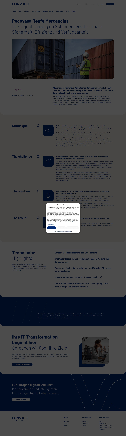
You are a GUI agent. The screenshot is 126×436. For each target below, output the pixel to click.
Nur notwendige (61, 227)
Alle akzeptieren (51, 227)
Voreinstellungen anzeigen (72, 227)
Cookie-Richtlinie (57, 231)
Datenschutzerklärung (50, 209)
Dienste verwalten (50, 224)
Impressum (70, 231)
